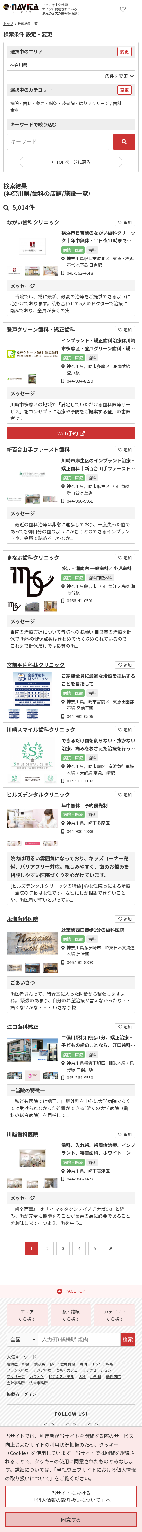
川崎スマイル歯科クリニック (41, 729)
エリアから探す (27, 1315)
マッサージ (16, 1376)
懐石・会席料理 (62, 1363)
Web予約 (67, 433)
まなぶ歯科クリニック (33, 557)
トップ (8, 23)
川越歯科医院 (22, 1134)
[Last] (110, 1248)
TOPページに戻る (73, 162)
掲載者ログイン (22, 1394)
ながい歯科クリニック (33, 222)
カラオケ (36, 1376)
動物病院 (113, 1376)
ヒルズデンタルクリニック (38, 794)
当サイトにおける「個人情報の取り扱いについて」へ (71, 1496)
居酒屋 (12, 1363)
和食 (25, 1363)
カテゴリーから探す (114, 1315)
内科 (82, 1376)
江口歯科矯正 (22, 1026)
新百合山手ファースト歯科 (38, 449)
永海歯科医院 (22, 918)
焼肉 (83, 1363)
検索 (128, 1339)
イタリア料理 (102, 1363)
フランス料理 (17, 1370)
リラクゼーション (96, 1370)
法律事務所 (38, 1382)
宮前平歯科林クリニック (36, 664)
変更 (124, 51)
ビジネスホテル (61, 1376)
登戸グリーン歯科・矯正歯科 (41, 329)
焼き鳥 (39, 1363)
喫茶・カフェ (67, 1370)
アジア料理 (42, 1370)
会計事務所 (16, 1382)
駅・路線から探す (71, 1315)
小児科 (95, 1376)
